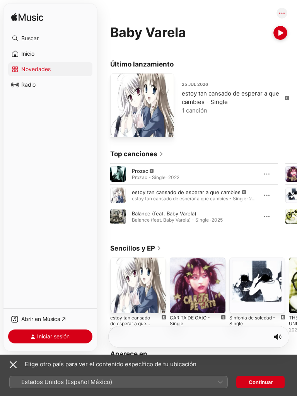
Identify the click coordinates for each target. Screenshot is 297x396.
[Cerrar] (13, 364)
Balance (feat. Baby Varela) (164, 213)
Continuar (261, 382)
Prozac (140, 171)
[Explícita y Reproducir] (118, 174)
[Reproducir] (280, 33)
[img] (27, 17)
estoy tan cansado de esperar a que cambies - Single (130, 323)
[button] (50, 38)
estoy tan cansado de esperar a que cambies (186, 192)
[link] (137, 154)
